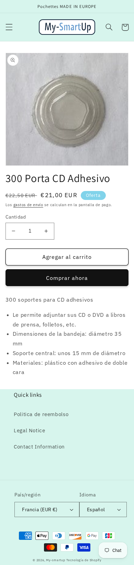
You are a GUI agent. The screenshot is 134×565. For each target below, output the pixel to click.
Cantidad (15, 217)
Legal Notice (29, 430)
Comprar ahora (67, 277)
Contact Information (39, 446)
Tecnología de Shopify (83, 560)
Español (96, 509)
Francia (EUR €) (39, 509)
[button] (9, 27)
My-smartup (55, 560)
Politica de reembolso (41, 414)
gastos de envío (28, 204)
